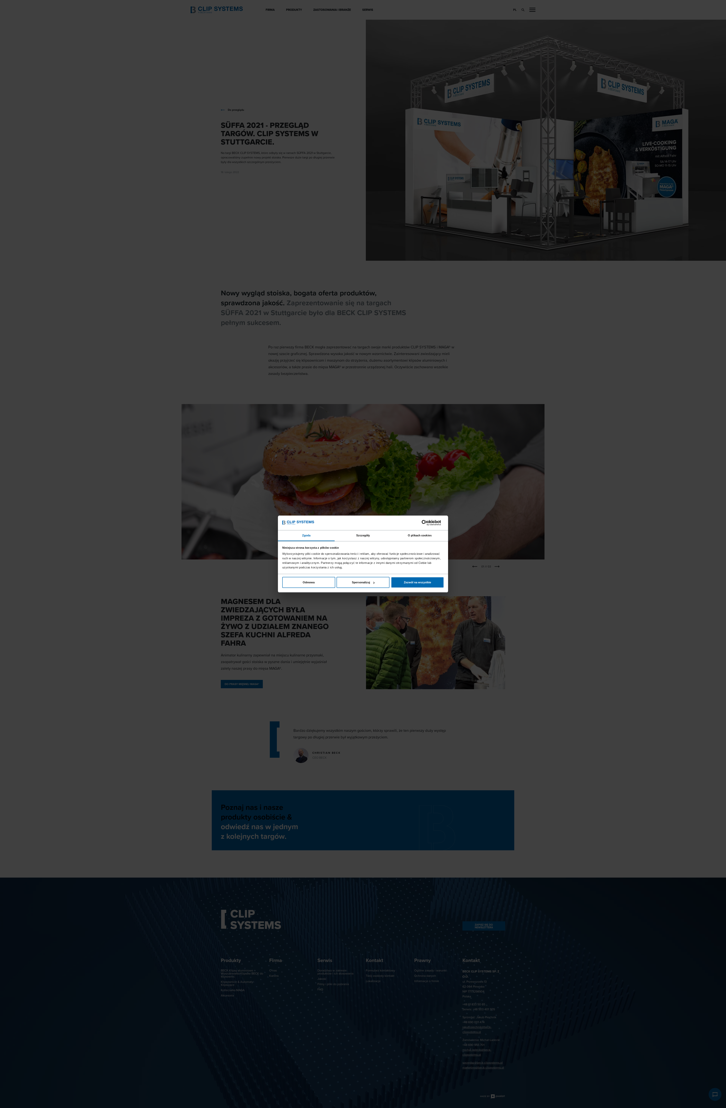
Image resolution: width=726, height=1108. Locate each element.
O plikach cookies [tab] (420, 535)
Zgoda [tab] (306, 535)
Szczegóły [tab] (363, 535)
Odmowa (309, 582)
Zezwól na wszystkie (417, 582)
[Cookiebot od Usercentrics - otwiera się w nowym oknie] (427, 523)
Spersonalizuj (361, 582)
